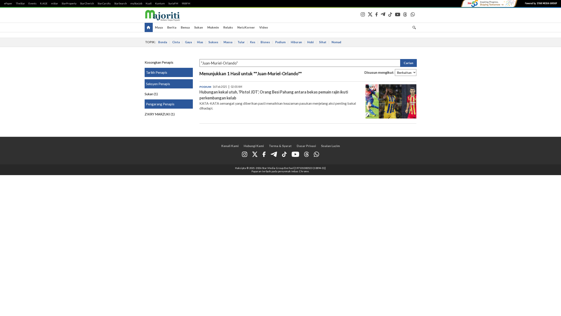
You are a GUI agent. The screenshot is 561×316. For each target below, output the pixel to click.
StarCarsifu (104, 3)
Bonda (162, 42)
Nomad (336, 42)
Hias (200, 42)
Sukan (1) (151, 94)
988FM (186, 3)
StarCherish (87, 3)
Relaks (228, 27)
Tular (241, 42)
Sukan (198, 27)
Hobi (310, 42)
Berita (171, 27)
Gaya (188, 42)
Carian (408, 63)
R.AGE (44, 3)
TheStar (20, 3)
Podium (280, 42)
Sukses (213, 42)
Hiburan (296, 42)
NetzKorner (246, 27)
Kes (252, 42)
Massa (228, 42)
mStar (54, 3)
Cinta (176, 42)
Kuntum (160, 3)
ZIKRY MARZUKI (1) (160, 114)
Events (32, 3)
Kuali (149, 3)
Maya (159, 27)
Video (263, 27)
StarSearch (120, 3)
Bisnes (265, 42)
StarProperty (69, 3)
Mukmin (213, 27)
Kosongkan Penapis (159, 62)
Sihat (322, 42)
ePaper (8, 3)
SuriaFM (173, 3)
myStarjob (136, 3)
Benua (185, 27)
